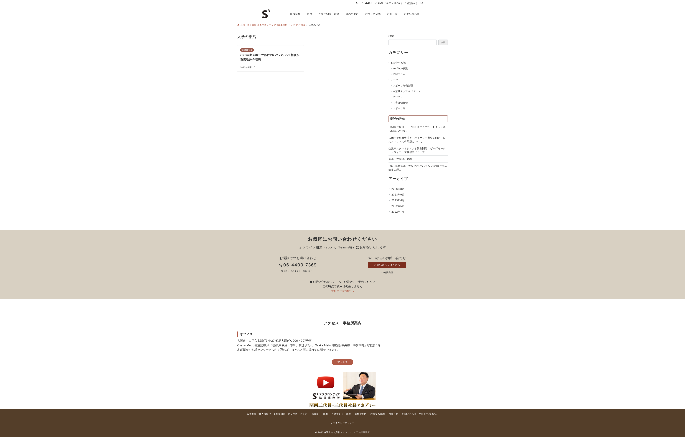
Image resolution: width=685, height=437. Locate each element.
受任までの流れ (427, 414)
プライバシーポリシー (342, 422)
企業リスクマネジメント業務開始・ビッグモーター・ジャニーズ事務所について (417, 150)
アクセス (342, 362)
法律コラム (399, 74)
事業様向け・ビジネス (285, 414)
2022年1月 (397, 211)
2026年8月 (397, 188)
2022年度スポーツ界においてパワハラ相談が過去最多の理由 (418, 167)
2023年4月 (397, 200)
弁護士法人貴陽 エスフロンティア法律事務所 (347, 432)
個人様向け (265, 414)
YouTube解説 (400, 68)
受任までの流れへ (342, 291)
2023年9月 (397, 194)
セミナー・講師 (308, 414)
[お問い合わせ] (421, 3)
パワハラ (398, 96)
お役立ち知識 (398, 62)
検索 (391, 35)
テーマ (394, 79)
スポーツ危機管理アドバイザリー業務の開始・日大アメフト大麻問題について (417, 139)
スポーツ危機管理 (403, 85)
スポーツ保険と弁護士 (402, 158)
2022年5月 (397, 205)
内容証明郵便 (400, 102)
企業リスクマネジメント (406, 91)
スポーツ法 (399, 108)
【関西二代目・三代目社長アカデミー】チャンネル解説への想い (417, 128)
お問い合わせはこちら (387, 264)
